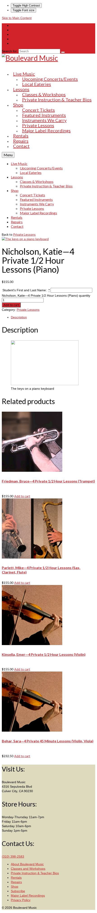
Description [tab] (19, 317)
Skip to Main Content (17, 18)
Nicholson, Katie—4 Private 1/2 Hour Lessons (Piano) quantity (46, 295)
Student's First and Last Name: (26, 290)
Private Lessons (24, 234)
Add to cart (11, 305)
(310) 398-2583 (13, 856)
